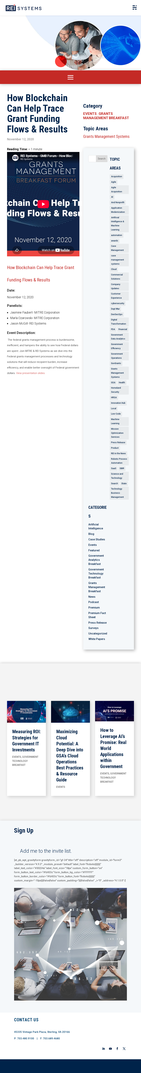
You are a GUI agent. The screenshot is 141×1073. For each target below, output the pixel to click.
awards (114, 241)
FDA (113, 329)
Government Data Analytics (118, 337)
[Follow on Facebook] (117, 1048)
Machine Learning (115, 421)
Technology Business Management (117, 493)
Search (114, 483)
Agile (113, 182)
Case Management (117, 248)
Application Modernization (118, 210)
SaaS (113, 468)
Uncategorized (97, 633)
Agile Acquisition (116, 189)
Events (90, 114)
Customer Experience (116, 296)
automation (116, 235)
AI (112, 197)
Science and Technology (117, 476)
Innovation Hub (118, 403)
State (124, 483)
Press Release (118, 442)
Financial (122, 329)
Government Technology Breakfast (96, 573)
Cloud (114, 269)
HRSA (114, 397)
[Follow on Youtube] (110, 1048)
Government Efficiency (117, 346)
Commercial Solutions (117, 277)
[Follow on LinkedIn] (103, 1048)
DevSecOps (116, 314)
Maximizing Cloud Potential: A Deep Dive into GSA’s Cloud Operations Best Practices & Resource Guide (69, 756)
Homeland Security (116, 390)
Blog (91, 534)
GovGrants (116, 363)
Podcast (93, 602)
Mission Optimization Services (117, 433)
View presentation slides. (31, 373)
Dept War (115, 309)
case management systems (117, 259)
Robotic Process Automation (119, 461)
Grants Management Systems (106, 136)
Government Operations (117, 356)
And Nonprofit (117, 202)
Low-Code (116, 414)
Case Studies (96, 539)
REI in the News (118, 453)
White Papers (96, 639)
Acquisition (116, 176)
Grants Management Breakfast (106, 116)
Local (113, 408)
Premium (94, 607)
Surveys (93, 628)
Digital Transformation (118, 322)
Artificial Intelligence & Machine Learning (117, 223)
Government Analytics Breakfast (96, 560)
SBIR (122, 468)
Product (115, 448)
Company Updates (115, 286)
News (91, 596)
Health (122, 382)
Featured (94, 550)
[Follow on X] (124, 1048)
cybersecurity (117, 303)
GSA (113, 382)
